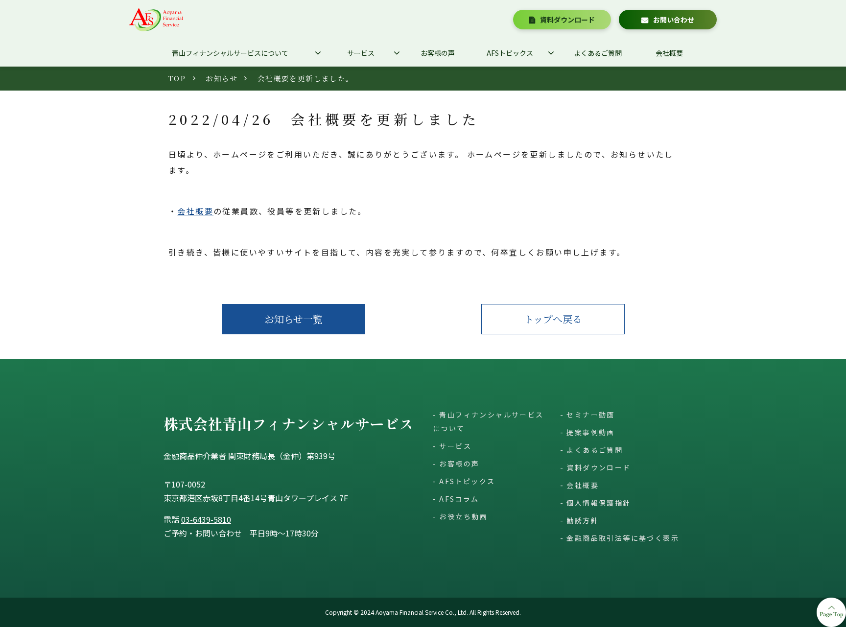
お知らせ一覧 (293, 319)
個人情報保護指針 (598, 503)
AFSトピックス (510, 53)
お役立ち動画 (463, 516)
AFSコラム (459, 499)
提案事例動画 (590, 432)
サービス (361, 53)
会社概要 (669, 53)
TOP (177, 78)
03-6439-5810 (206, 519)
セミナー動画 (590, 414)
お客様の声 (438, 53)
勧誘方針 (582, 520)
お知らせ (222, 78)
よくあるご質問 (598, 53)
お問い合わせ (673, 19)
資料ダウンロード (567, 19)
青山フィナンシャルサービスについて (230, 53)
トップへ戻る (553, 319)
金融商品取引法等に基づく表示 (622, 538)
